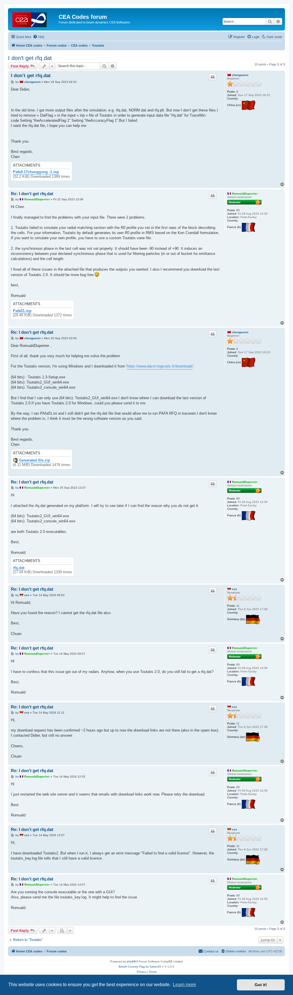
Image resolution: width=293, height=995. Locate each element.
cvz (234, 589)
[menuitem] (38, 36)
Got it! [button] (261, 984)
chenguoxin (240, 75)
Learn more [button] (184, 984)
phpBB (131, 961)
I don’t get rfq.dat (30, 58)
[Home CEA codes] (34, 18)
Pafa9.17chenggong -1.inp (36, 172)
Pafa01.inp (22, 311)
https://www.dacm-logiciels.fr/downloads (160, 366)
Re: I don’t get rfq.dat (32, 193)
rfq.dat (18, 568)
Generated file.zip (34, 460)
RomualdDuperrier (245, 193)
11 (237, 605)
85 (238, 210)
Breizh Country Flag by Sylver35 (140, 966)
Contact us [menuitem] (211, 951)
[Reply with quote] (212, 76)
